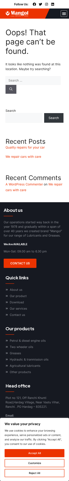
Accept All (34, 453)
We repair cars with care (23, 156)
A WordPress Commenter (24, 184)
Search (11, 111)
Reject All (34, 473)
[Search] (11, 89)
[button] (64, 13)
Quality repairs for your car (25, 147)
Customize (34, 463)
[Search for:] (33, 80)
